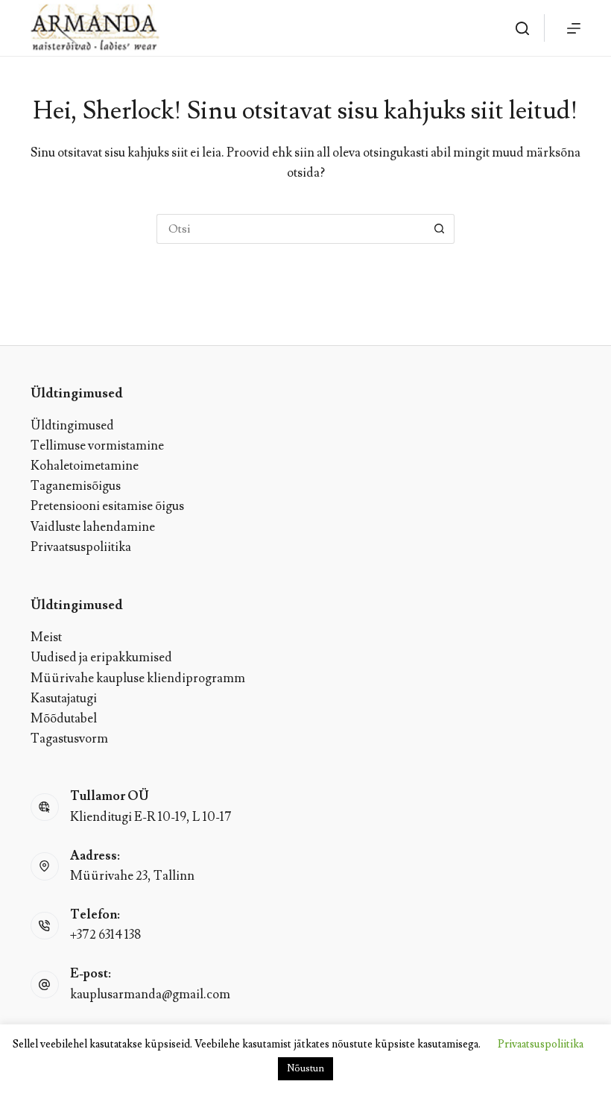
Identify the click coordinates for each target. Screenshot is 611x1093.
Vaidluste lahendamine (93, 527)
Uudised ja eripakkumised (101, 657)
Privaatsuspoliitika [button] (540, 1044)
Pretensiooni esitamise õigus (107, 506)
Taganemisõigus (76, 486)
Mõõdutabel (64, 719)
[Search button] (440, 229)
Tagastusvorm (69, 739)
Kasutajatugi (64, 698)
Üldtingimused (72, 426)
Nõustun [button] (305, 1068)
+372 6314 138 (105, 935)
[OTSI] (522, 28)
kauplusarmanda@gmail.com (150, 994)
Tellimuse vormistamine (97, 446)
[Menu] (573, 28)
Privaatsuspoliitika (81, 547)
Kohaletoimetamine (85, 466)
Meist (46, 637)
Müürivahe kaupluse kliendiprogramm (138, 678)
